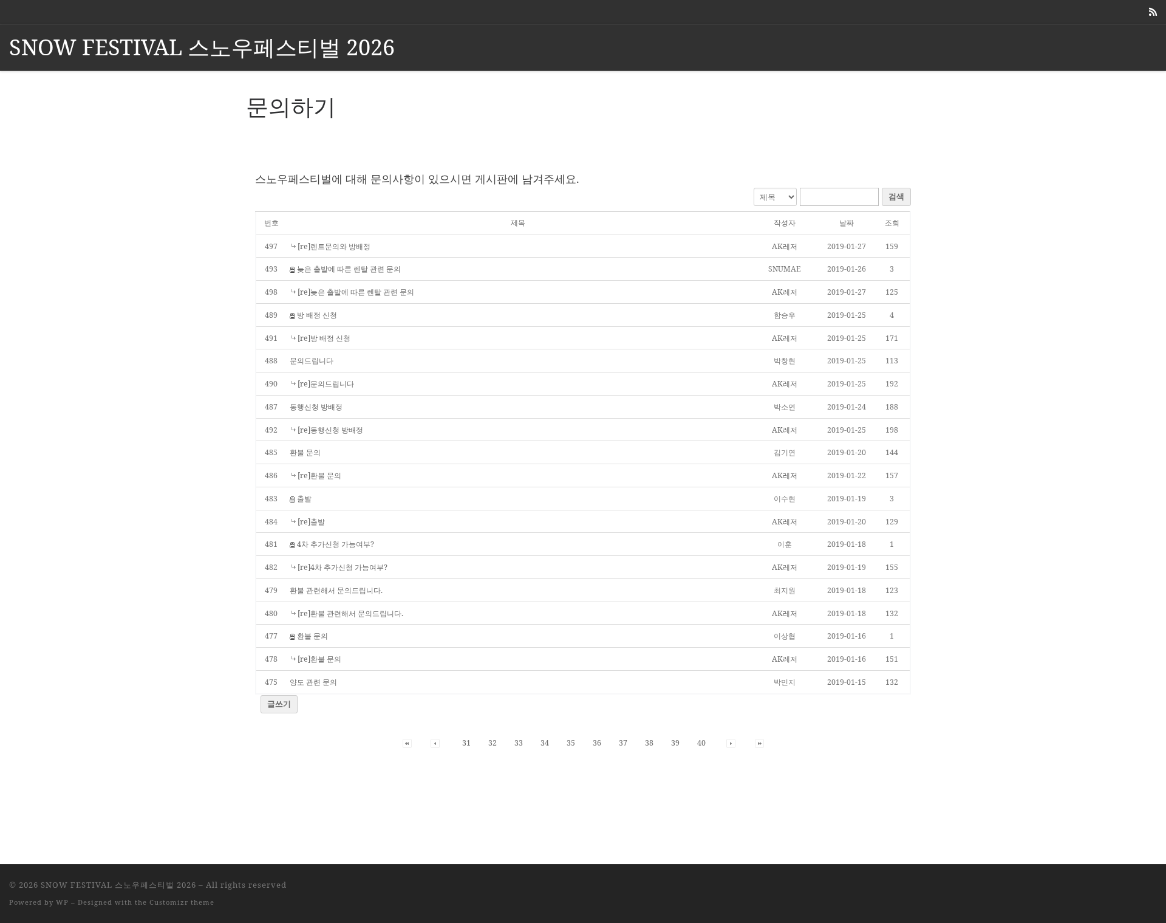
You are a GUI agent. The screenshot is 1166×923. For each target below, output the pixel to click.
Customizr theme (181, 902)
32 (492, 743)
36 (597, 743)
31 (466, 743)
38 (649, 743)
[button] (784, 249)
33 (518, 743)
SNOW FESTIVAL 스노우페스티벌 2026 (118, 884)
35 (571, 743)
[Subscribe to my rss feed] (1153, 12)
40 (701, 743)
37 (623, 743)
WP (62, 902)
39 (675, 743)
